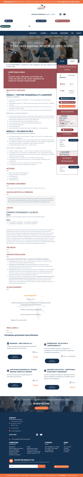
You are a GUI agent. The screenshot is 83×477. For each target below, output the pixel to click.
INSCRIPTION (68, 130)
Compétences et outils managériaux (30, 64)
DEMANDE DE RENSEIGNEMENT (69, 106)
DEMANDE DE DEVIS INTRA (69, 102)
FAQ (72, 33)
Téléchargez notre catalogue (21, 439)
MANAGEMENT (15, 64)
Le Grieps (43, 33)
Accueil (8, 64)
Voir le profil (73, 140)
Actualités (54, 33)
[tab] (62, 62)
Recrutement (64, 33)
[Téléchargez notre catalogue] (9, 439)
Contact (79, 33)
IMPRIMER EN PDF (68, 98)
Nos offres (32, 33)
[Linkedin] (60, 14)
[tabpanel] (67, 113)
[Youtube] (64, 14)
